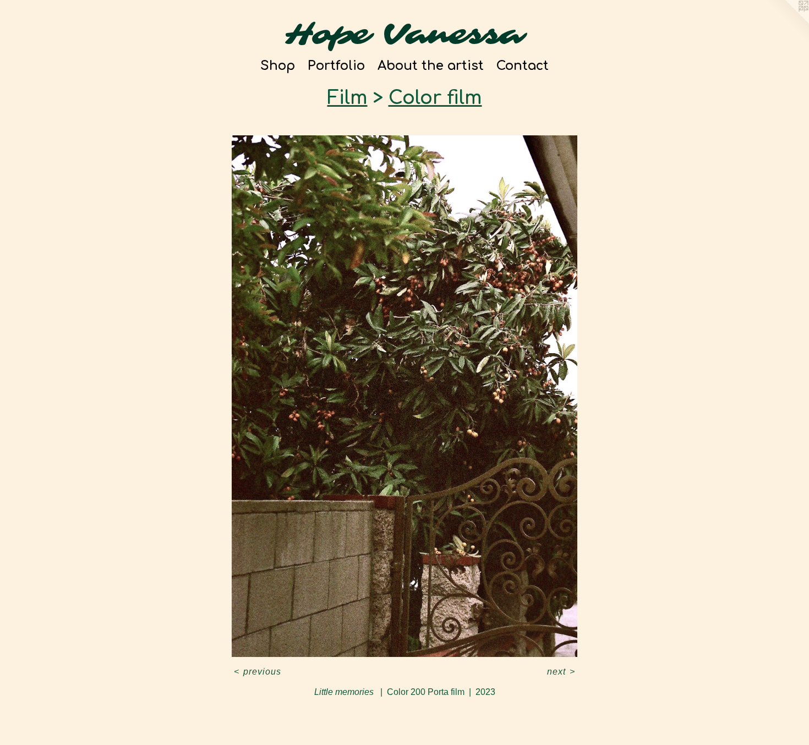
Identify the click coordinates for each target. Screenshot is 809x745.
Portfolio (336, 66)
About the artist (431, 66)
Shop (277, 66)
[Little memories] (404, 396)
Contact (522, 66)
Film (347, 97)
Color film (435, 97)
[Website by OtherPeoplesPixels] (787, 22)
